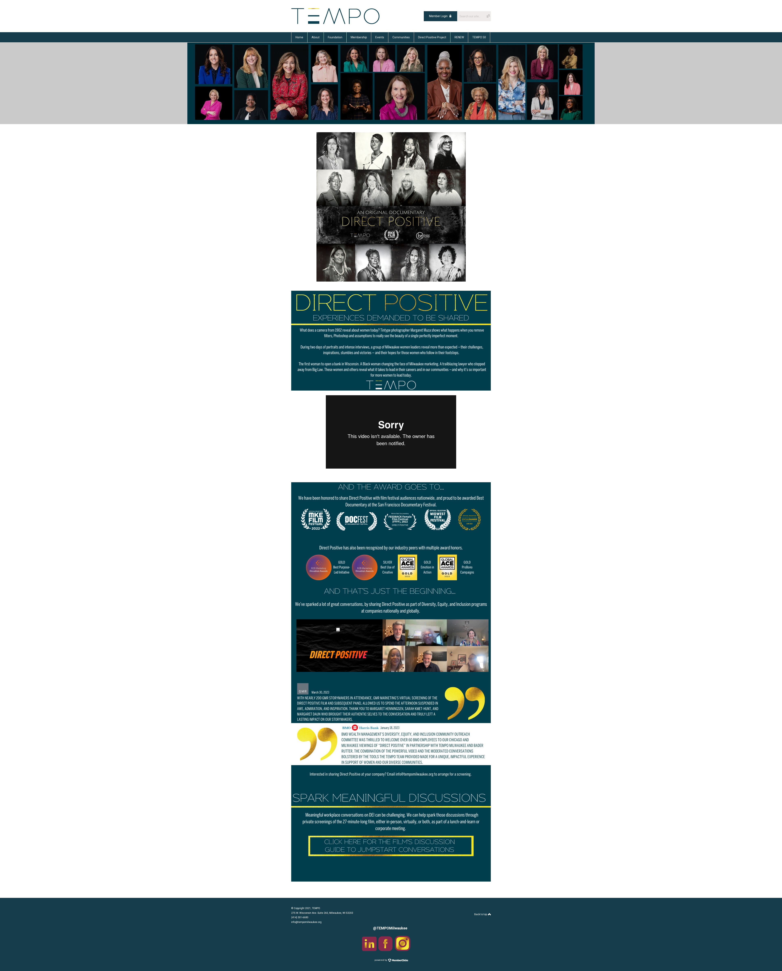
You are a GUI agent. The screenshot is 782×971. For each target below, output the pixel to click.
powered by (381, 960)
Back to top (481, 914)
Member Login (438, 16)
